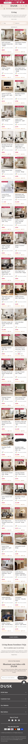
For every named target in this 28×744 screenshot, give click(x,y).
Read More (14, 654)
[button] (21, 6)
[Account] (23, 6)
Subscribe (21, 677)
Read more (14, 19)
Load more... (14, 637)
